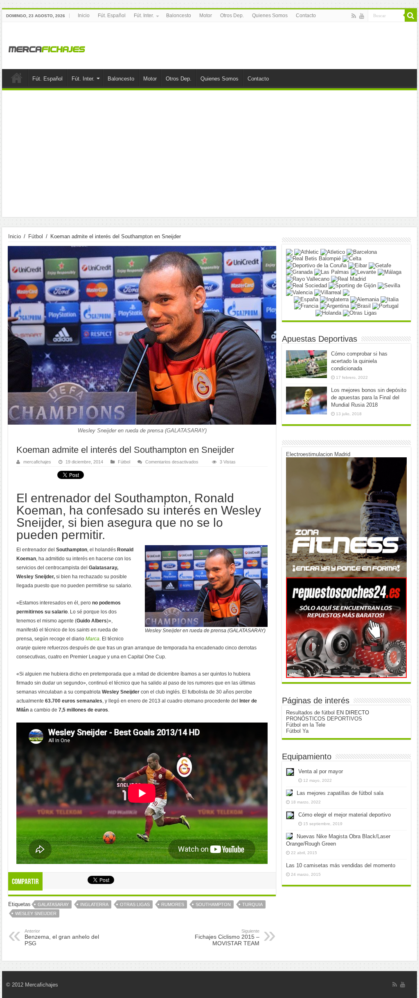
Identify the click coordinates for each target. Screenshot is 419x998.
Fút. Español (112, 15)
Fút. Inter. (144, 15)
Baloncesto (178, 15)
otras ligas (135, 904)
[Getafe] (380, 265)
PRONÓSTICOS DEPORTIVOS (324, 719)
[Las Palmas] (331, 272)
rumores (172, 904)
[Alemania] (364, 299)
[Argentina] (334, 306)
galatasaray (53, 904)
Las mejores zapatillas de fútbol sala (340, 793)
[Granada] (299, 272)
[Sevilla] (389, 285)
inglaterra (94, 904)
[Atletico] (332, 251)
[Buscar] (411, 15)
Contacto (306, 15)
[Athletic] (306, 251)
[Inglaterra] (334, 299)
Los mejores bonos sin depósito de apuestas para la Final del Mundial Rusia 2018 (368, 397)
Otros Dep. (232, 15)
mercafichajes (37, 461)
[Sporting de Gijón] (352, 285)
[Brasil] (361, 306)
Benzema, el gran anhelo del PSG (62, 938)
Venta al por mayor (320, 771)
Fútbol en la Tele (305, 725)
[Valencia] (299, 292)
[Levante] (363, 272)
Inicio (84, 15)
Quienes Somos (270, 15)
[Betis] (313, 258)
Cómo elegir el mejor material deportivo (344, 815)
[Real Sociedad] (306, 285)
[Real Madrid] (348, 278)
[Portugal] (385, 306)
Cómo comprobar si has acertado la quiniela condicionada (359, 361)
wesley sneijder (35, 913)
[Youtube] (361, 16)
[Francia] (306, 306)
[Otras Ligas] (360, 312)
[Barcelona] (362, 251)
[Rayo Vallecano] (307, 278)
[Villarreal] (327, 292)
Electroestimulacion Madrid (318, 454)
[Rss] (354, 16)
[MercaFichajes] (47, 47)
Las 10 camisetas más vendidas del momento (340, 865)
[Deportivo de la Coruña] (316, 265)
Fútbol (35, 236)
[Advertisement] (209, 155)
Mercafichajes (41, 985)
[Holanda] (328, 312)
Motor (205, 15)
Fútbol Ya (297, 731)
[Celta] (351, 258)
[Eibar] (357, 265)
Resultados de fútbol (310, 712)
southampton (213, 904)
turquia (252, 904)
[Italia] (390, 299)
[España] (306, 299)
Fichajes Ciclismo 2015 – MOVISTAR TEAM (227, 938)
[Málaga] (389, 272)
